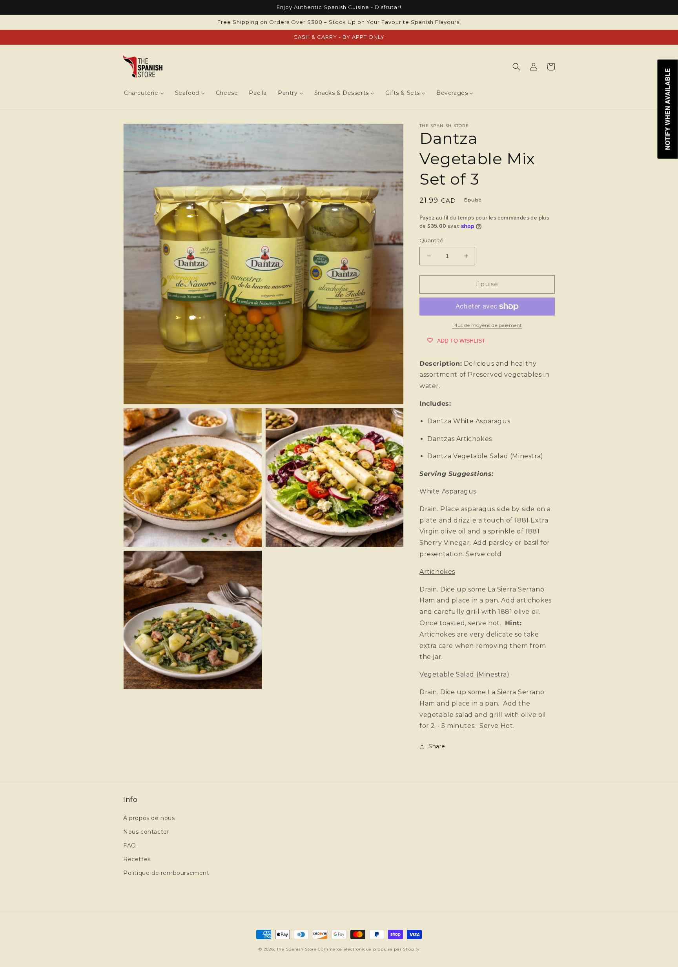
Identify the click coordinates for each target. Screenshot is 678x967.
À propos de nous (149, 818)
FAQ (129, 845)
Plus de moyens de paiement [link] (487, 325)
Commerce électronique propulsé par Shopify (368, 949)
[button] (516, 66)
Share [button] (436, 746)
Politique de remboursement (166, 872)
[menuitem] (144, 93)
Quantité (431, 240)
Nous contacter (146, 831)
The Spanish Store (297, 949)
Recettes (137, 859)
